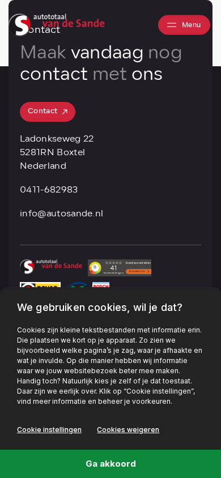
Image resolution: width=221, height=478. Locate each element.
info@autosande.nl (61, 214)
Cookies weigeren (128, 429)
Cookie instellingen (49, 429)
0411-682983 (49, 190)
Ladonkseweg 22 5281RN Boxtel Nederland (57, 153)
